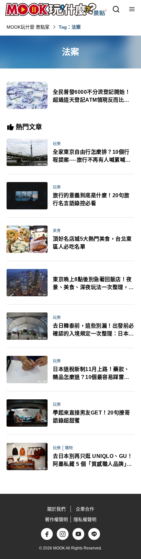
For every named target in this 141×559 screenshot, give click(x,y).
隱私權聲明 (84, 519)
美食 (57, 230)
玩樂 (57, 144)
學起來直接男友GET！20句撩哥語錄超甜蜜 (91, 416)
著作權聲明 (56, 519)
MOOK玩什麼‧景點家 (28, 27)
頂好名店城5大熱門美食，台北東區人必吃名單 (92, 243)
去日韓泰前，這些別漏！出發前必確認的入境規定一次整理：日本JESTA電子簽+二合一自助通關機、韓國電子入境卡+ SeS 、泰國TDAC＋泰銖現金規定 (93, 330)
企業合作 (85, 509)
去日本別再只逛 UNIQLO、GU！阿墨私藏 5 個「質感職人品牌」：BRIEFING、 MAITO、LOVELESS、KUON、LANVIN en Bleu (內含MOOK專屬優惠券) (93, 460)
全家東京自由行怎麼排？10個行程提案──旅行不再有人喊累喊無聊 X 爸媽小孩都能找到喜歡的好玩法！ (92, 156)
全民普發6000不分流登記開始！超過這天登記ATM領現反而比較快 (91, 96)
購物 (69, 448)
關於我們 (56, 509)
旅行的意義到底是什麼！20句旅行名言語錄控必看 (91, 199)
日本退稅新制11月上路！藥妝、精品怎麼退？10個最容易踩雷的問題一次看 (91, 373)
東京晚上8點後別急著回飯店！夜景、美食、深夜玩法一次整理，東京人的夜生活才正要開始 (93, 284)
